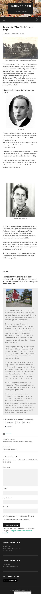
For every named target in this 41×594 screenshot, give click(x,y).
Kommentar (7, 467)
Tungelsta (9, 434)
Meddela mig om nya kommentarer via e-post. (20, 516)
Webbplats (6, 507)
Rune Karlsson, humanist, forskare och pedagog (17, 441)
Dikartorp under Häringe (10, 448)
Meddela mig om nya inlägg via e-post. (17, 519)
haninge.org (20, 6)
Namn (5, 489)
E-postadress (7, 498)
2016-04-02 (6, 33)
